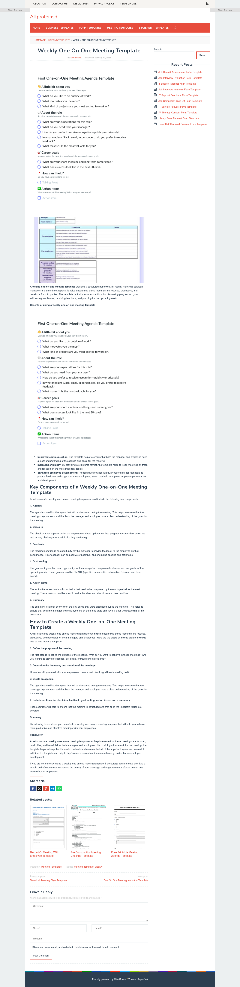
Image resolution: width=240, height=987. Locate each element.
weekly (99, 866)
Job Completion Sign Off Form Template (180, 101)
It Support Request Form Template (177, 83)
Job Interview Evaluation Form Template (180, 78)
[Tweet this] (39, 788)
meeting (78, 866)
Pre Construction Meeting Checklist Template (86, 853)
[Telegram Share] (52, 788)
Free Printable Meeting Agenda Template (124, 853)
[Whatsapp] (59, 788)
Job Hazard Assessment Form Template (180, 72)
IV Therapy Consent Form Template (177, 112)
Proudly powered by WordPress (109, 979)
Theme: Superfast (138, 979)
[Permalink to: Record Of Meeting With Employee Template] (48, 827)
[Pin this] (46, 788)
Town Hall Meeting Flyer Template (48, 878)
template (89, 866)
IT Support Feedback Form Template (178, 95)
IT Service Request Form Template (177, 106)
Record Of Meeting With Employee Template (44, 853)
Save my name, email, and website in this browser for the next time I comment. (76, 947)
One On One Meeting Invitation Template (126, 878)
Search (157, 49)
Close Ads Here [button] (15, 9)
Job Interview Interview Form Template (179, 89)
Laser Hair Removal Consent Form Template (182, 124)
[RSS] (207, 3)
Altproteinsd (43, 16)
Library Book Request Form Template (178, 118)
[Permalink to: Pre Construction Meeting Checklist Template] (89, 827)
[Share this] (33, 788)
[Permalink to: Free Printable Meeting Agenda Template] (129, 827)
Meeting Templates (51, 866)
